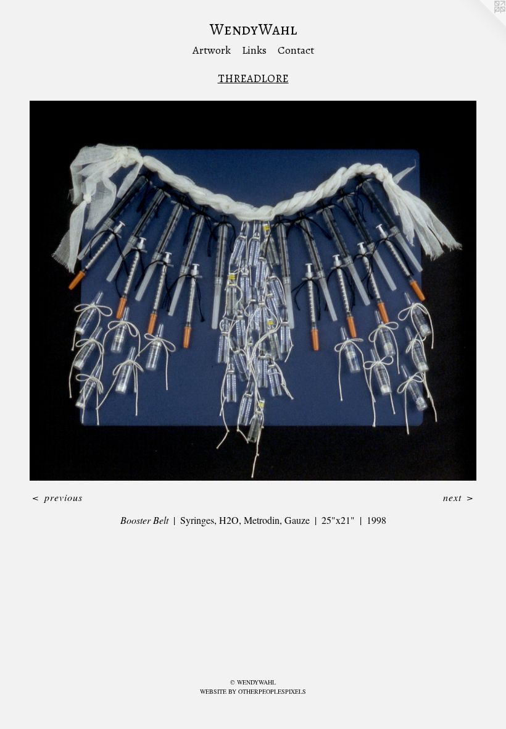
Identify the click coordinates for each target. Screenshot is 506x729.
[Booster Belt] (253, 291)
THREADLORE (253, 78)
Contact (296, 50)
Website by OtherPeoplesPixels (253, 691)
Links (254, 50)
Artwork (212, 50)
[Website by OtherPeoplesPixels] (481, 24)
